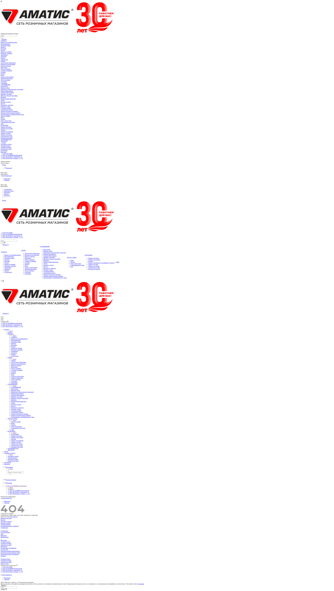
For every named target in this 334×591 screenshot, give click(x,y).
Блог (2, 534)
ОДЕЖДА (14, 337)
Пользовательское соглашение (10, 526)
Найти (3, 589)
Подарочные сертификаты (8, 548)
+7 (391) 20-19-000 (6, 153)
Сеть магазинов (5, 532)
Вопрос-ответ (5, 563)
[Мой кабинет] (1, 315)
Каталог (10, 332)
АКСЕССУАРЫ (16, 422)
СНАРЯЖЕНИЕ (16, 387)
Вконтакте (7, 178)
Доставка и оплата (13, 456)
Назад (11, 331)
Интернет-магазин (6, 518)
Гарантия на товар (6, 545)
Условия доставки (6, 543)
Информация (4, 537)
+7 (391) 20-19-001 (11, 156)
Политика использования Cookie (10, 552)
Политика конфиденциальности (10, 551)
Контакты (4, 535)
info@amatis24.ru (7, 175)
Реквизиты (4, 546)
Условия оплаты (5, 542)
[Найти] (2, 37)
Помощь (3, 556)
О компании (4, 527)
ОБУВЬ (13, 360)
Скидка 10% (4, 549)
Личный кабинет (6, 524)
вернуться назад (5, 516)
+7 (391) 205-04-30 (12, 158)
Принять (3, 585)
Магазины (4, 540)
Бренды (3, 520)
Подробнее (141, 584)
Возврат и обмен (6, 523)
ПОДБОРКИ (15, 434)
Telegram (6, 180)
